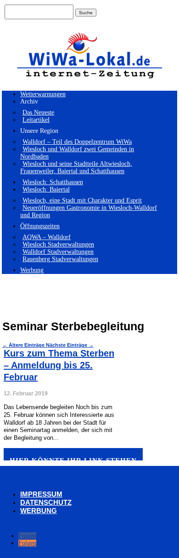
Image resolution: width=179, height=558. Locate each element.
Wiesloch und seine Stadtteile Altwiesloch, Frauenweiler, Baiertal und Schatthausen (76, 167)
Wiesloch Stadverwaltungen (58, 244)
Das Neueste (38, 112)
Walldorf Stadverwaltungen (58, 251)
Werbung (32, 270)
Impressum (41, 494)
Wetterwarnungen (43, 94)
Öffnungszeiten (40, 226)
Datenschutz (46, 502)
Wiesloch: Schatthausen (52, 182)
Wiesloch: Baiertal (46, 189)
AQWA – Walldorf (46, 237)
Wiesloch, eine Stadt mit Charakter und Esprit (82, 200)
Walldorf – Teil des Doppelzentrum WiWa (77, 141)
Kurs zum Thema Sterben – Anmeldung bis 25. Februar (59, 365)
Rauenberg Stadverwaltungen (60, 259)
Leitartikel (36, 119)
